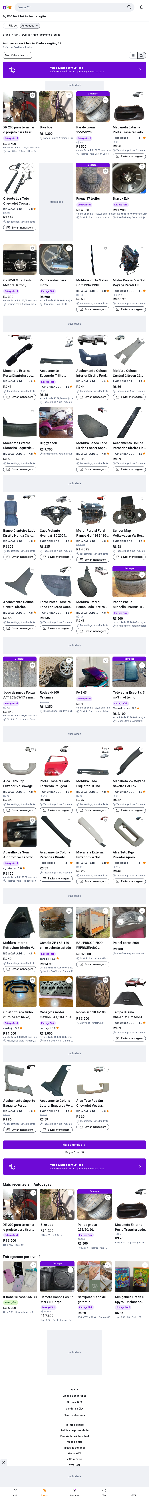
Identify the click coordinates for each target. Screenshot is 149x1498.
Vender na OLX (74, 1408)
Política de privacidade (74, 1430)
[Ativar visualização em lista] (133, 55)
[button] (74, 7)
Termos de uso (74, 1424)
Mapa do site (74, 1441)
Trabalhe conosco (74, 1447)
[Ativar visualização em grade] (141, 55)
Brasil (6, 34)
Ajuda (74, 1389)
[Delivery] (12, 70)
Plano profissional (74, 1415)
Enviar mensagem (132, 156)
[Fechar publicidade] (3, 1462)
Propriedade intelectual (74, 1436)
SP (16, 34)
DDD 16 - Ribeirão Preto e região (41, 34)
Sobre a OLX (74, 1402)
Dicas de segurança (74, 1395)
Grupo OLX (74, 1453)
